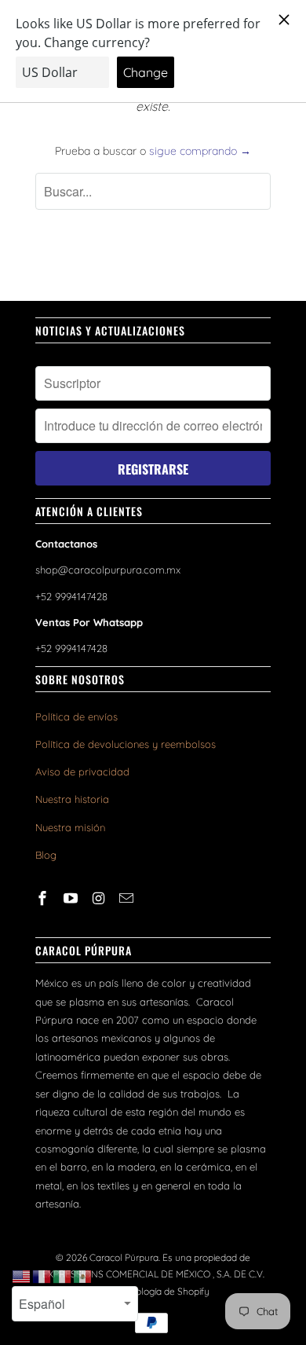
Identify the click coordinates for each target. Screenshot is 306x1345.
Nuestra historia (72, 799)
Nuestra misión (70, 827)
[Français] (42, 1276)
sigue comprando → (200, 151)
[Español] (83, 1276)
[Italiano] (63, 1276)
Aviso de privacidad (82, 771)
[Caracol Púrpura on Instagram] (100, 898)
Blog (45, 854)
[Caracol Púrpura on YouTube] (72, 898)
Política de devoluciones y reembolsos (125, 744)
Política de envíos (76, 716)
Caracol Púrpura (123, 1257)
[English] (22, 1276)
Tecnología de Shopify (162, 1291)
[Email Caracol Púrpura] (128, 898)
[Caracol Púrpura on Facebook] (44, 898)
